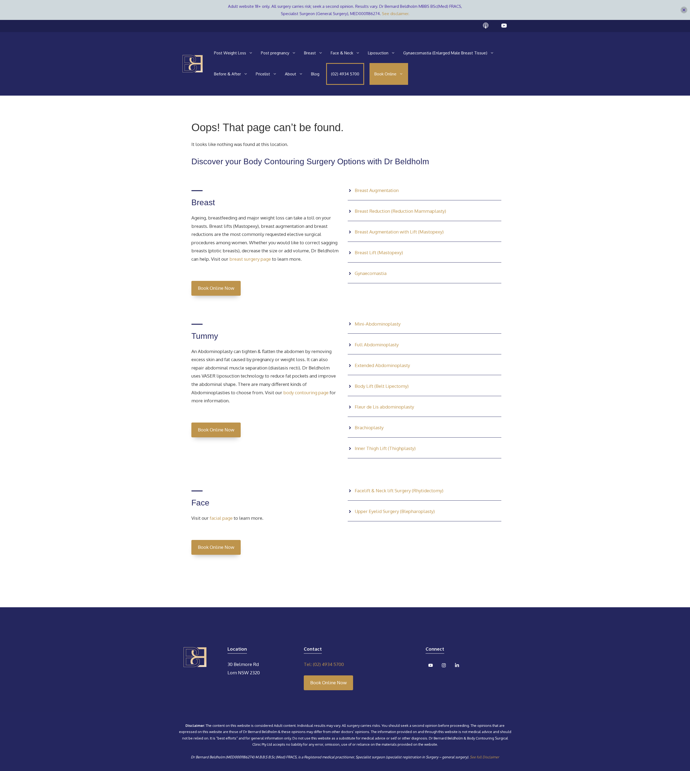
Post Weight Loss (230, 52)
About (290, 73)
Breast (310, 52)
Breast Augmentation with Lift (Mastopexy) (399, 232)
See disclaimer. (395, 13)
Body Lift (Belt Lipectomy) (382, 386)
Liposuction (378, 52)
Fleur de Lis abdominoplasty (384, 407)
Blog (315, 73)
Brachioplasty (369, 427)
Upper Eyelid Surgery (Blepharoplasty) (395, 511)
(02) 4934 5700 (345, 73)
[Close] (684, 10)
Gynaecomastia (371, 273)
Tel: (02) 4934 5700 (324, 664)
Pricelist (263, 73)
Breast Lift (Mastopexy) (379, 252)
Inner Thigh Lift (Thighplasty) (385, 448)
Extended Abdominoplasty (382, 365)
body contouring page (305, 392)
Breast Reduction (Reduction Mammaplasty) (400, 211)
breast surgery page (250, 259)
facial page (221, 518)
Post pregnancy (275, 52)
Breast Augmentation (377, 190)
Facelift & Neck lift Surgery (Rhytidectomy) (399, 490)
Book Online (385, 73)
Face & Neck (342, 52)
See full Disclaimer (484, 757)
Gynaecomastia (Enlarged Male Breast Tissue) (445, 52)
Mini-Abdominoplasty (378, 324)
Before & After (227, 73)
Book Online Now (216, 288)
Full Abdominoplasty (377, 344)
